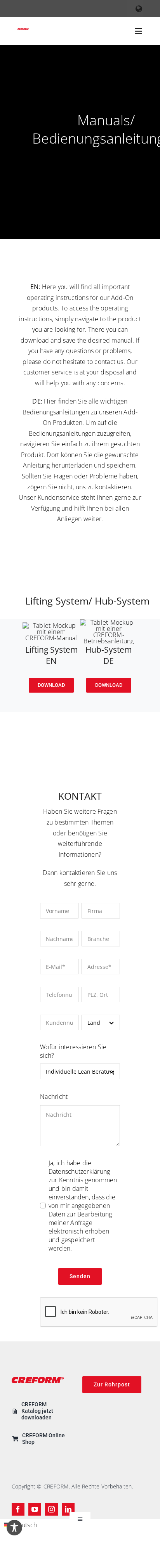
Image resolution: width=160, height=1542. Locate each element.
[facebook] (18, 1509)
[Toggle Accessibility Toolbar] (14, 1527)
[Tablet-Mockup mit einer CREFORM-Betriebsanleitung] (108, 622)
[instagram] (51, 1509)
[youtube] (34, 1509)
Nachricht (54, 1096)
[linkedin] (68, 1509)
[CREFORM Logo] (23, 31)
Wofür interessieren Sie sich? (73, 1051)
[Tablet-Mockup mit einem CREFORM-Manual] (51, 625)
